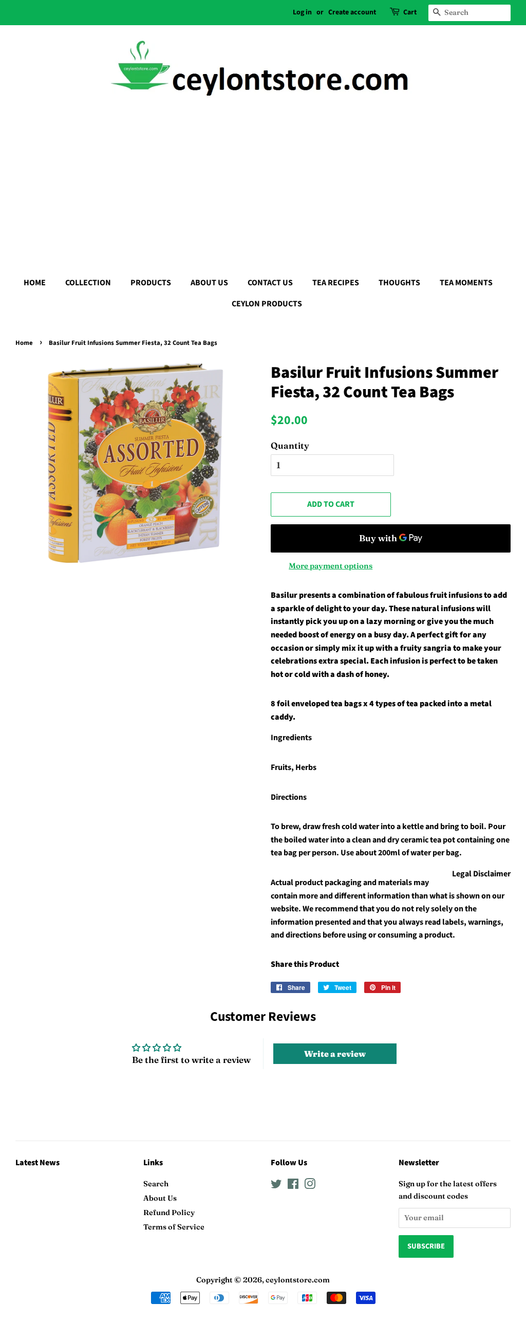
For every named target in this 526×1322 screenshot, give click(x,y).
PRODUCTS (150, 282)
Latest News (37, 1162)
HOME (35, 282)
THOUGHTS (399, 282)
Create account (352, 12)
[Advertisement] (263, 185)
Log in (302, 12)
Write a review (335, 1054)
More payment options (330, 566)
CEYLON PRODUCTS (267, 303)
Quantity (290, 445)
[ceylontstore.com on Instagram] (309, 1185)
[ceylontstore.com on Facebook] (293, 1185)
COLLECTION (88, 282)
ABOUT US (209, 282)
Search (155, 1183)
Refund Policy (169, 1212)
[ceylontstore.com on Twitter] (276, 1185)
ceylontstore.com (298, 1279)
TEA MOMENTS (466, 282)
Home (24, 342)
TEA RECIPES (335, 282)
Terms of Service (173, 1227)
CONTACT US (270, 282)
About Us (160, 1198)
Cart (410, 12)
